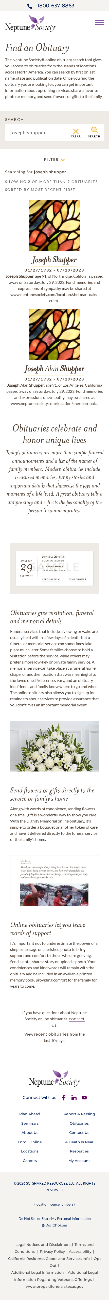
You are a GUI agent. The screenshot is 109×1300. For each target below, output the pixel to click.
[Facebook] (63, 1097)
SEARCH (14, 119)
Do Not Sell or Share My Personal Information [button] (55, 1218)
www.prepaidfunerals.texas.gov (54, 1286)
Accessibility (80, 1251)
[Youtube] (84, 1097)
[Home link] (30, 22)
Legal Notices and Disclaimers (42, 1244)
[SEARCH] (94, 130)
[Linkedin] (74, 1097)
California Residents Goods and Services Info (49, 1258)
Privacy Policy (52, 1251)
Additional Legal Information (37, 1272)
